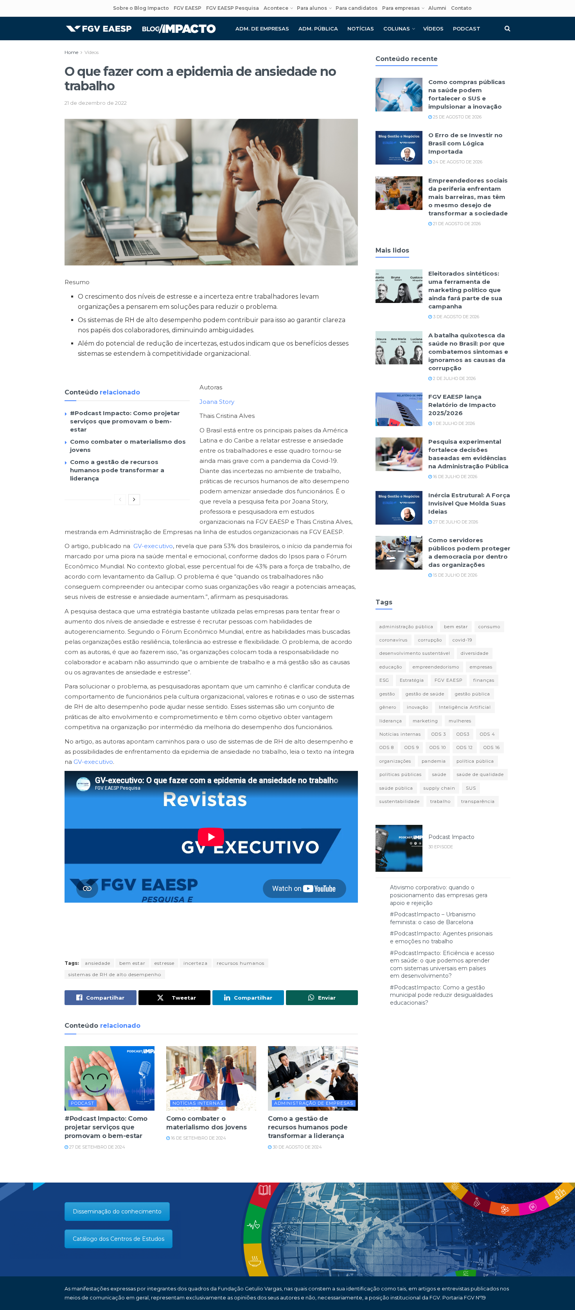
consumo (489, 626)
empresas (481, 667)
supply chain (439, 788)
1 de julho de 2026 (453, 423)
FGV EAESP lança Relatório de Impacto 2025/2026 (462, 405)
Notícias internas (197, 1103)
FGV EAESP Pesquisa (232, 8)
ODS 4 (487, 734)
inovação (417, 707)
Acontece (276, 8)
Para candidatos (356, 8)
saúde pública (396, 788)
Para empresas (401, 8)
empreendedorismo (436, 667)
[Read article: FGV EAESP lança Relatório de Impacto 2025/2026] (399, 409)
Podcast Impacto (451, 836)
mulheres (460, 721)
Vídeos (433, 28)
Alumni (437, 8)
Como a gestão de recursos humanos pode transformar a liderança (117, 470)
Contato (461, 8)
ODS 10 (437, 747)
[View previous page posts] (120, 499)
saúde (439, 774)
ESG (384, 680)
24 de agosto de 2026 (457, 162)
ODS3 (462, 734)
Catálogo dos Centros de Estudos (118, 1238)
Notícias (360, 28)
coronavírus (393, 640)
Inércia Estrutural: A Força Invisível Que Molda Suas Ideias (469, 503)
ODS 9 (411, 747)
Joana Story (216, 401)
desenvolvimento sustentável (414, 653)
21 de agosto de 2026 (456, 223)
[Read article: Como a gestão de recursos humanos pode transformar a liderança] (313, 1078)
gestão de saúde (425, 694)
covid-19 (462, 640)
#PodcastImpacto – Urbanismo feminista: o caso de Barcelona (433, 918)
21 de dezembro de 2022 (96, 103)
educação (390, 667)
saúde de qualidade (480, 774)
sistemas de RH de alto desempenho (114, 974)
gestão (387, 694)
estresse (164, 963)
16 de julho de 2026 (454, 476)
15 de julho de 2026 (454, 575)
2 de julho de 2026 (454, 378)
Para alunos (312, 8)
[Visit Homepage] (141, 29)
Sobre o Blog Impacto (141, 8)
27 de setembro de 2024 (96, 1147)
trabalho (440, 801)
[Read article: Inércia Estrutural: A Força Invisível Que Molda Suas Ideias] (399, 508)
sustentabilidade (399, 801)
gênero (387, 707)
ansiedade (97, 963)
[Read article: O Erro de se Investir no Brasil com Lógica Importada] (399, 148)
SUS (471, 788)
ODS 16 (491, 747)
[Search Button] (507, 28)
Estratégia (412, 680)
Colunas (396, 28)
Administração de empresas (313, 1103)
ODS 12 (464, 747)
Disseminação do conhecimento (117, 1211)
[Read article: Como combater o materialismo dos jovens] (211, 1078)
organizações (395, 761)
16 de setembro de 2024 (198, 1138)
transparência (478, 801)
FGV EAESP (187, 8)
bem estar (132, 963)
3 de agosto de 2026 (455, 316)
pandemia (434, 761)
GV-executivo (153, 546)
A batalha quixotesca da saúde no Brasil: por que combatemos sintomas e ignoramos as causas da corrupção (468, 352)
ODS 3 (438, 734)
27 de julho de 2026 (455, 522)
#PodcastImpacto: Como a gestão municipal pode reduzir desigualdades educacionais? (441, 995)
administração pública (406, 626)
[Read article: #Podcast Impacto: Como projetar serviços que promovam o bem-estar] (110, 1078)
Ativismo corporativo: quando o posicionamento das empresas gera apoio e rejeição (438, 895)
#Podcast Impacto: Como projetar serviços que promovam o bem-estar (125, 421)
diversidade (475, 653)
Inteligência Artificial (465, 707)
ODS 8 (386, 747)
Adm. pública (318, 28)
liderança (390, 721)
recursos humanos (240, 963)
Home (71, 52)
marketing (425, 721)
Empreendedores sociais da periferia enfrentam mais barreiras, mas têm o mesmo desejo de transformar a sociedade (468, 197)
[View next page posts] (134, 499)
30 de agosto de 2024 (296, 1147)
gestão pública (472, 694)
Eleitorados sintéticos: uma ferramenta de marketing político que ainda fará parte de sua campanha (465, 290)
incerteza (195, 963)
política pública (475, 761)
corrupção (430, 640)
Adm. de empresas (262, 28)
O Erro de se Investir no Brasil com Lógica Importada (465, 143)
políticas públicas (400, 774)
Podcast (466, 28)
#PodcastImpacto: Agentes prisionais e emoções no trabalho (441, 937)
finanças (483, 680)
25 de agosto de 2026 (457, 117)
